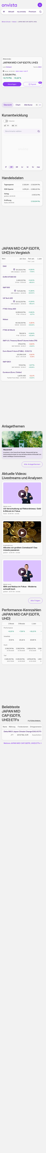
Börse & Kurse (6, 22)
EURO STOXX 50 (9, 277)
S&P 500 (6, 287)
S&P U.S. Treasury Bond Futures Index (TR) (20, 340)
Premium (32, 11)
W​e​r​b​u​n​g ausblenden (30, 38)
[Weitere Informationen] (14, 269)
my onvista (21, 11)
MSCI (40, 67)
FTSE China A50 (9, 309)
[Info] (6, 125)
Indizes (14, 22)
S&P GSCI (7, 362)
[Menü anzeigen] (4, 11)
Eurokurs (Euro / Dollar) (12, 372)
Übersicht (8, 105)
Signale (33, 84)
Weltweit (9, 67)
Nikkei (5, 319)
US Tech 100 (8, 298)
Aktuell (11, 11)
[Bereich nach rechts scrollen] (40, 104)
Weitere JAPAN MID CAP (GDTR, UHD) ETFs (22, 743)
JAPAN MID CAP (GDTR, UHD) (27, 22)
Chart (18, 105)
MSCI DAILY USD (21, 71)
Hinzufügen (12, 84)
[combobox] (22, 131)
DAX (4, 266)
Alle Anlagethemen (32, 464)
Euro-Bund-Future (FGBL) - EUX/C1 (17, 351)
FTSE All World (9, 330)
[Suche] (40, 11)
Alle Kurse (28, 105)
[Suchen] (38, 131)
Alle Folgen (35, 600)
